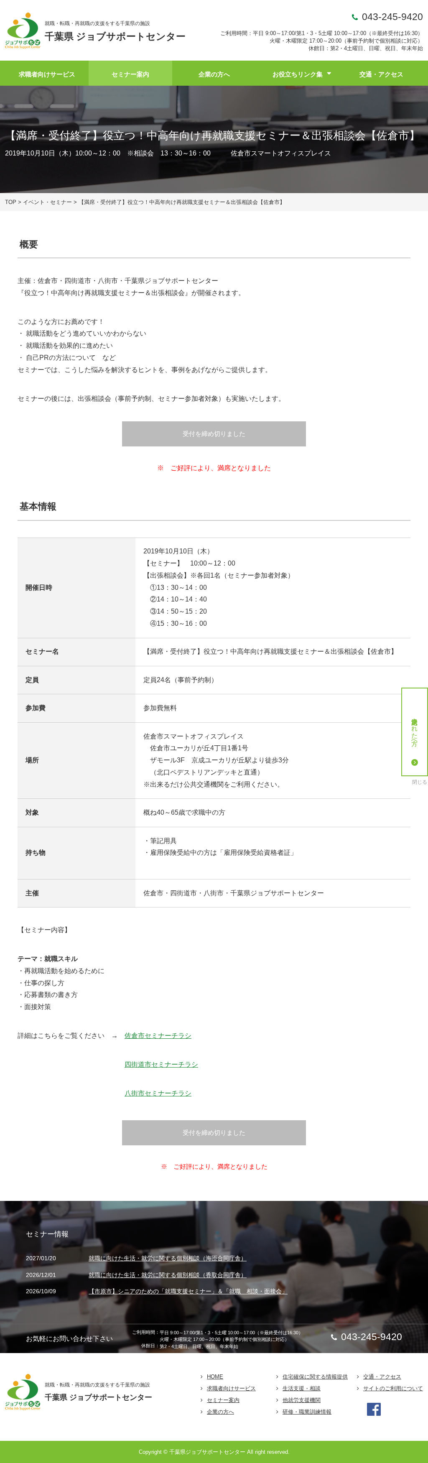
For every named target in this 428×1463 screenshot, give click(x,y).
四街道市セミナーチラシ (161, 1064)
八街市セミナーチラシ (158, 1093)
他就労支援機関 (302, 1400)
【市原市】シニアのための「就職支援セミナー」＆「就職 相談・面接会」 (188, 1291)
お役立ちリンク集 (298, 74)
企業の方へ (214, 74)
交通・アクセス (381, 74)
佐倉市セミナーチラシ (158, 1035)
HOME (215, 1377)
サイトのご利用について (393, 1388)
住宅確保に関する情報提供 (315, 1377)
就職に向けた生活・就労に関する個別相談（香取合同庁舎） (168, 1275)
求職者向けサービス (47, 74)
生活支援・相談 (302, 1388)
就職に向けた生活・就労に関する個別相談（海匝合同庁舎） (168, 1258)
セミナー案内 (130, 74)
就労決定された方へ (414, 728)
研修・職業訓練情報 (307, 1412)
